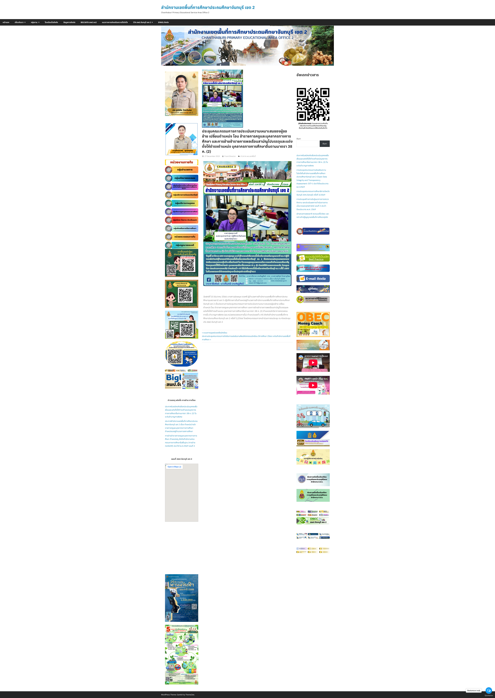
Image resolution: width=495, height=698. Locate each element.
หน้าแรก (6, 22)
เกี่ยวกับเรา (19, 22)
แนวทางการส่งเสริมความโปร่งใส (115, 22)
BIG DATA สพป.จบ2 (89, 22)
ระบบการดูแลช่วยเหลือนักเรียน (215, 332)
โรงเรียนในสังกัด (51, 22)
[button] (169, 139)
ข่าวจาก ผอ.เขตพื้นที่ (248, 156)
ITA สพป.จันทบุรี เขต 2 (142, 22)
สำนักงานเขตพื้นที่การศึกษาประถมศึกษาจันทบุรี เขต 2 (208, 7)
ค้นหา (298, 139)
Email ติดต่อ (163, 22)
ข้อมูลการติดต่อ (69, 22)
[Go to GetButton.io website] (489, 695)
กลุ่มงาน (34, 22)
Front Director (230, 156)
